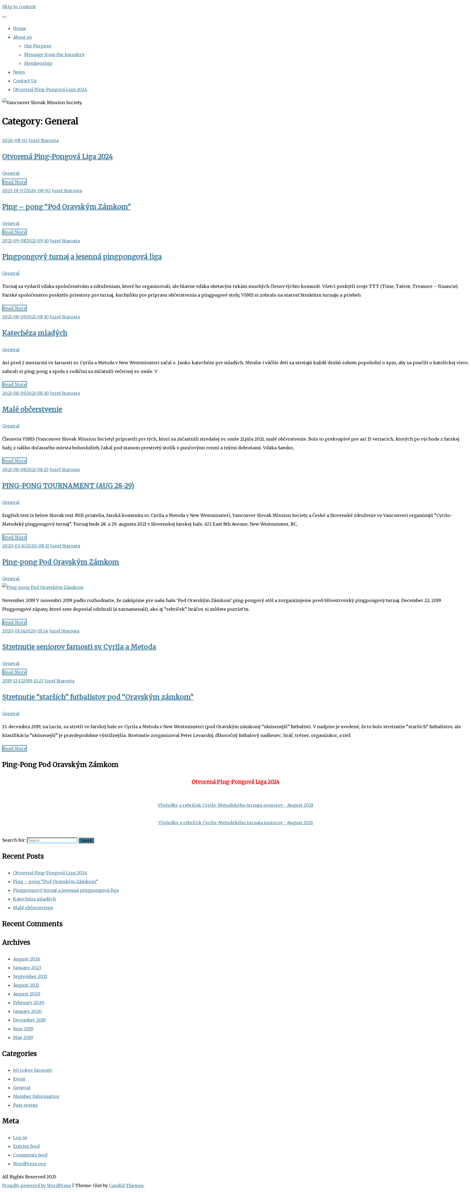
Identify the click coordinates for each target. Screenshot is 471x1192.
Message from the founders (54, 54)
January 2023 (27, 967)
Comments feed (30, 1155)
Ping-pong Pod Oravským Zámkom (60, 562)
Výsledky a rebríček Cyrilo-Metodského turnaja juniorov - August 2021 (235, 822)
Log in (20, 1137)
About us (22, 37)
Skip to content (19, 6)
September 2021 (30, 976)
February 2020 (28, 1002)
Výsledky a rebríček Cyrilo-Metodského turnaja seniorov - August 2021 (235, 805)
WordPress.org (29, 1163)
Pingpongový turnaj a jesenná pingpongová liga (82, 256)
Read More (14, 182)
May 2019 (23, 1037)
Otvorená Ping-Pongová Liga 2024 (50, 89)
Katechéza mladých (34, 333)
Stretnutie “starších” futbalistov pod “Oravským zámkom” (98, 697)
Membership (38, 63)
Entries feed (26, 1146)
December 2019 (29, 1020)
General (11, 173)
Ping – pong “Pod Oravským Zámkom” (66, 207)
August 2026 (26, 959)
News (19, 72)
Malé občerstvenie (32, 409)
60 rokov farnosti (32, 1070)
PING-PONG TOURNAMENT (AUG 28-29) (68, 485)
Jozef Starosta (44, 140)
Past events (25, 1105)
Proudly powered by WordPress (36, 1185)
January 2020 (27, 1011)
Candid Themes (126, 1185)
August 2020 (26, 994)
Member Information (36, 1096)
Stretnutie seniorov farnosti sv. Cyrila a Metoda (79, 647)
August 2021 (26, 985)
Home (19, 28)
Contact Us (25, 80)
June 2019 (23, 1028)
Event (19, 1079)
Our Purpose (38, 46)
